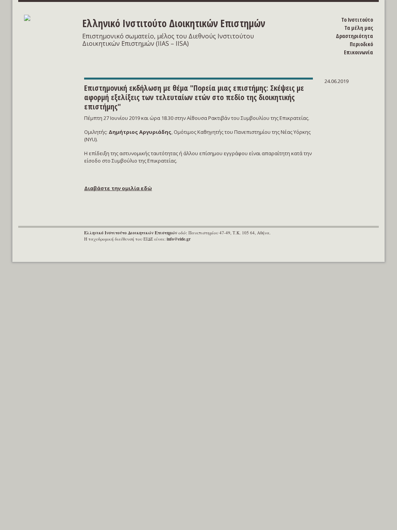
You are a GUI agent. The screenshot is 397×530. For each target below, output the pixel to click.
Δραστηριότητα (354, 36)
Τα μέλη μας (358, 27)
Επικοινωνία (358, 52)
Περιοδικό (361, 44)
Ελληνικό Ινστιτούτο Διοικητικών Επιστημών (173, 23)
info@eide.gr (179, 239)
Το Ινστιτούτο (357, 19)
